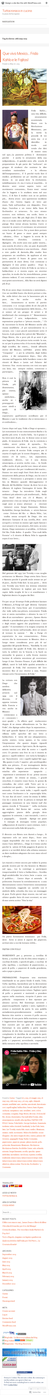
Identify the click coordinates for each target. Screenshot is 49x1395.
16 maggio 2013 (35, 1104)
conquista (14, 1120)
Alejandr (37, 1107)
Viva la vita (25, 1170)
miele (11, 1139)
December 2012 (8, 1290)
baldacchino (22, 1114)
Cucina (12, 1104)
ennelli (17, 1126)
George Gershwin (30, 1129)
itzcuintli (18, 1132)
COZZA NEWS (8, 1211)
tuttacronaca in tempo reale (31, 1164)
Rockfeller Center (25, 1154)
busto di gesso (38, 1114)
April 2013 (6, 1275)
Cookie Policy (12, 1385)
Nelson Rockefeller (31, 1139)
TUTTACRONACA (9, 1202)
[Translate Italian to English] (4, 1192)
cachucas (5, 1117)
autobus (24, 1110)
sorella (25, 1158)
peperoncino (7, 1148)
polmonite (6, 1151)
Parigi (21, 1145)
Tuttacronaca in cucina (17, 11)
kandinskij (26, 1132)
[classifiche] (24, 1362)
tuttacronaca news (9, 1167)
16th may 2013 (15, 1107)
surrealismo (15, 1161)
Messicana (40, 1136)
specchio (31, 1158)
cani (21, 1117)
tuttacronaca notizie (24, 1167)
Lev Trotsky (11, 1136)
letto (4, 1136)
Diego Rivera (24, 1120)
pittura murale (31, 1148)
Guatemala (42, 1129)
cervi (33, 1117)
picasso (22, 1148)
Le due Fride (35, 1132)
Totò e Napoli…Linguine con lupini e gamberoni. (21, 1243)
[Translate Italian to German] (12, 1192)
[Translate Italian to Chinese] (20, 1192)
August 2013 (7, 1264)
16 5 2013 (25, 1104)
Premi (4, 1303)
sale (34, 1154)
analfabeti (12, 1110)
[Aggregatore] (21, 1340)
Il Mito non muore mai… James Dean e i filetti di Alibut (24, 1228)
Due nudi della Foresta (29, 1123)
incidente (5, 1132)
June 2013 (6, 1268)
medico (33, 1136)
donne (8, 1123)
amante (5, 1110)
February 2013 (8, 1282)
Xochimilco (34, 1170)
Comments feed (9, 1328)
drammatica (16, 1123)
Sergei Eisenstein (15, 1158)
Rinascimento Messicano (20, 1151)
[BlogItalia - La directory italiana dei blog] (19, 1343)
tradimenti (6, 1164)
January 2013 (7, 1286)
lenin (42, 1132)
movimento (18, 1139)
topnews (32, 1161)
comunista (6, 1120)
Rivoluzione (34, 1151)
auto (19, 1110)
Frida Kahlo (18, 1129)
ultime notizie (15, 1170)
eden (40, 1123)
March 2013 (7, 1279)
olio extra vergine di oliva (20, 1142)
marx (27, 1136)
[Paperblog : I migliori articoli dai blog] (9, 1340)
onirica (33, 1142)
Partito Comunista (30, 1145)
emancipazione (8, 1126)
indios (12, 1132)
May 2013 (6, 1271)
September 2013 (9, 1260)
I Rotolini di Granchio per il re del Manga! (19, 1232)
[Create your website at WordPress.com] (24, 3)
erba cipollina (26, 1126)
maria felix (20, 1136)
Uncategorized (8, 1307)
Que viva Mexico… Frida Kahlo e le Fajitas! (23, 59)
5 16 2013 (25, 1107)
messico (5, 1139)
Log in (4, 1321)
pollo (40, 1148)
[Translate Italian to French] (8, 1192)
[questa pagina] (20, 1347)
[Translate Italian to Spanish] (16, 1192)
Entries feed (7, 1324)
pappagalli (14, 1145)
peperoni (16, 1148)
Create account (8, 1317)
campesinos (14, 1117)
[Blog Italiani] (8, 1347)
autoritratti (32, 1110)
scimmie (5, 1158)
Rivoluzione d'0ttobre (10, 1154)
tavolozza (24, 1161)
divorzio (32, 1120)
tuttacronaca (16, 1164)
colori (38, 1117)
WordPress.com (9, 1332)
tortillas (39, 1161)
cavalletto (27, 1117)
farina (10, 1129)
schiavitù (40, 1154)
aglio (31, 1107)
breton (29, 1114)
